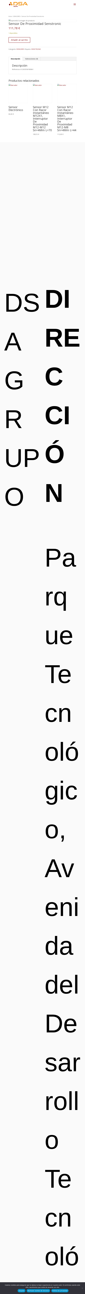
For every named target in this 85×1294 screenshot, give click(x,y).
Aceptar (21, 1291)
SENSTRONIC (36, 49)
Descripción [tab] (15, 59)
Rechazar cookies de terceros (38, 1291)
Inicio (10, 16)
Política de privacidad (60, 1291)
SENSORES (16, 16)
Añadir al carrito (19, 39)
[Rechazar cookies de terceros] (82, 1288)
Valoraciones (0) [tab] (31, 59)
